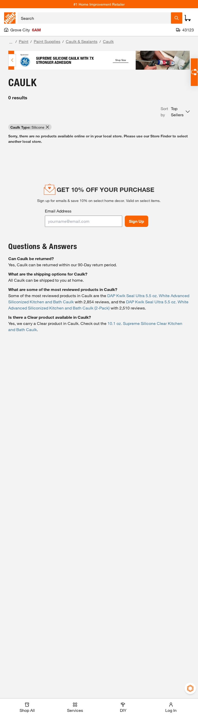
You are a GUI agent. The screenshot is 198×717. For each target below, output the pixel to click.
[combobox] (94, 18)
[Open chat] (194, 72)
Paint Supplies (47, 41)
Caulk (108, 41)
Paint (23, 41)
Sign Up (136, 221)
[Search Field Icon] (176, 18)
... (10, 42)
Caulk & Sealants (81, 41)
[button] (175, 111)
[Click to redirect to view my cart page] (188, 18)
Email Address (58, 210)
